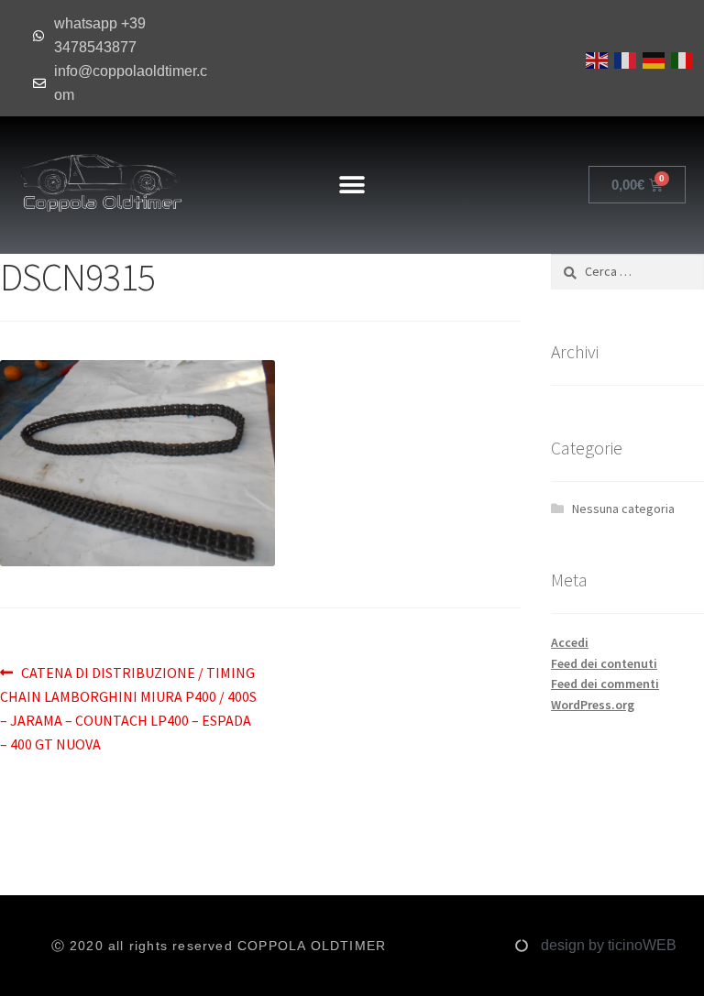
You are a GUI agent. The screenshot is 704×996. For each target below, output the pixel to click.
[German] (652, 58)
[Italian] (680, 58)
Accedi (569, 642)
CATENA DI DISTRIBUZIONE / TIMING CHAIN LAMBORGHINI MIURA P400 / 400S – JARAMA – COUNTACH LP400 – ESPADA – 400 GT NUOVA (128, 707)
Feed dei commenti (605, 683)
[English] (595, 58)
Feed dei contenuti (604, 663)
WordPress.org (592, 704)
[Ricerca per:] (627, 271)
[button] (351, 184)
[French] (624, 58)
